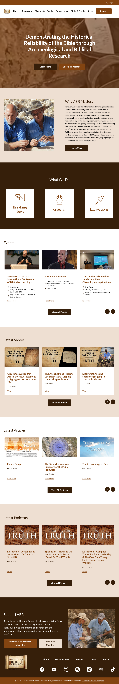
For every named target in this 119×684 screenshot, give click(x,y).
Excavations (61, 11)
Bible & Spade (78, 11)
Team (93, 659)
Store (90, 11)
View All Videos (59, 402)
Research (27, 11)
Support (103, 11)
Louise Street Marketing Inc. (93, 681)
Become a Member (72, 66)
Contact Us (108, 659)
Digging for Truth (44, 11)
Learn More (45, 66)
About (16, 11)
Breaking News (63, 659)
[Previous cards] (107, 311)
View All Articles (59, 490)
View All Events (59, 312)
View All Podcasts (59, 583)
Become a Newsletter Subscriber (20, 643)
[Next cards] (113, 311)
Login (111, 2)
